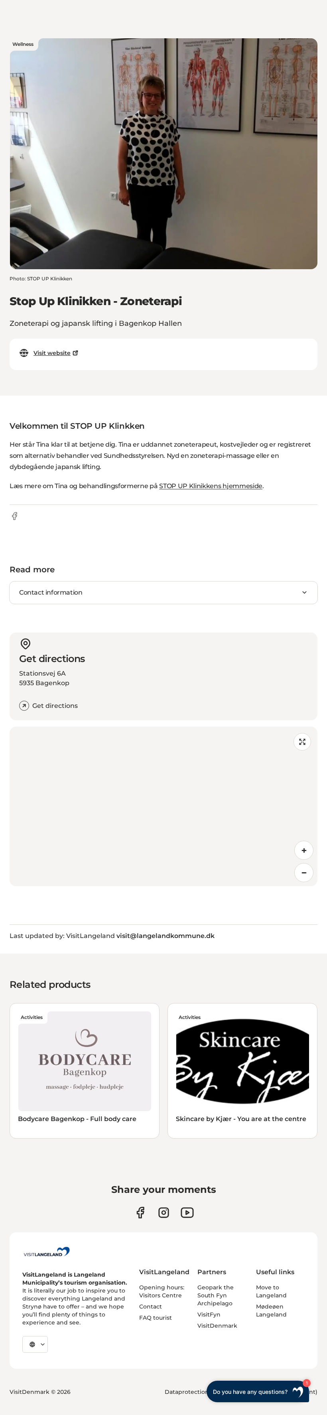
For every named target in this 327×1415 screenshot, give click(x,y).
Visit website (52, 353)
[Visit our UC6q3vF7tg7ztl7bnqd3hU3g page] (187, 1213)
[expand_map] (302, 742)
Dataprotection (187, 1391)
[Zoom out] (303, 872)
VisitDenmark (217, 1325)
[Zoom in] (303, 850)
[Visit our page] (140, 1213)
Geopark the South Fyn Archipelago (215, 1295)
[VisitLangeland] (46, 1251)
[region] (163, 806)
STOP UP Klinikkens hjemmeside (210, 486)
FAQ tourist (155, 1317)
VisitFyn (209, 1314)
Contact (150, 1306)
